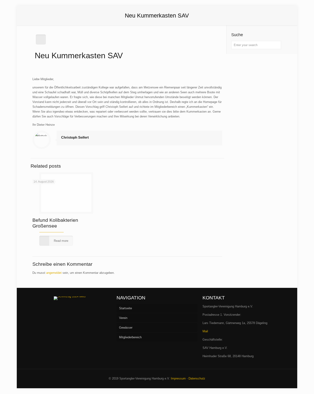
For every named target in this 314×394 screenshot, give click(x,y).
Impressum (178, 378)
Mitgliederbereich (130, 337)
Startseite (125, 308)
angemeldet (54, 272)
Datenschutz (196, 378)
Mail (205, 331)
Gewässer (125, 327)
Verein (123, 318)
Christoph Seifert (75, 137)
